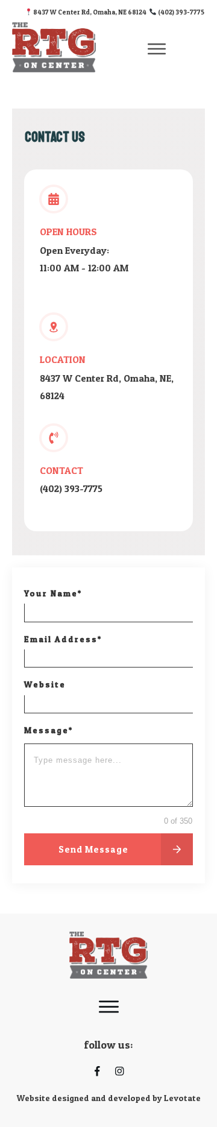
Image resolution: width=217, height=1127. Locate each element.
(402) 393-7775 (180, 12)
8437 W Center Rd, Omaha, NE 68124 (91, 12)
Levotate (182, 1098)
